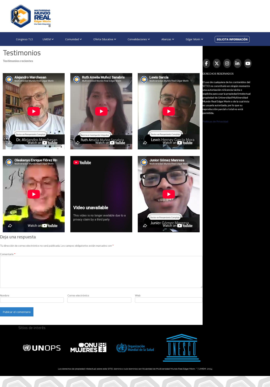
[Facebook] (206, 63)
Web (138, 295)
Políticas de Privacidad (215, 121)
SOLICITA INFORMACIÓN (232, 39)
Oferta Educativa (103, 39)
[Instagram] (227, 63)
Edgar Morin (193, 39)
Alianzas (166, 39)
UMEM (47, 39)
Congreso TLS (24, 39)
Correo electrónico (78, 295)
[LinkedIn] (237, 63)
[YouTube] (248, 63)
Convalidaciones (138, 39)
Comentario (7, 254)
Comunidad (72, 39)
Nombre (4, 295)
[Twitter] (217, 63)
